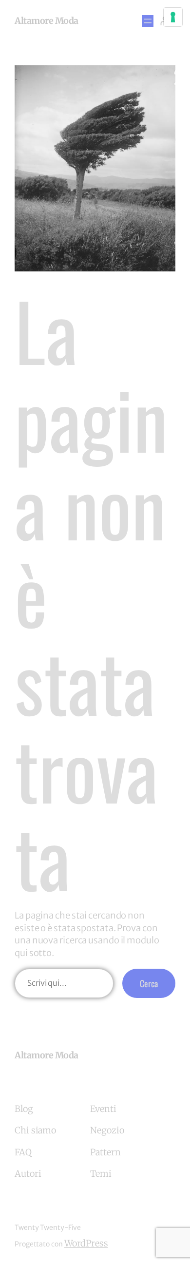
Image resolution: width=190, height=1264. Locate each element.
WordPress (86, 1243)
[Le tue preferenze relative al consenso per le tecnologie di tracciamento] (173, 17)
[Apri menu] (147, 21)
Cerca (149, 983)
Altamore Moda (46, 20)
